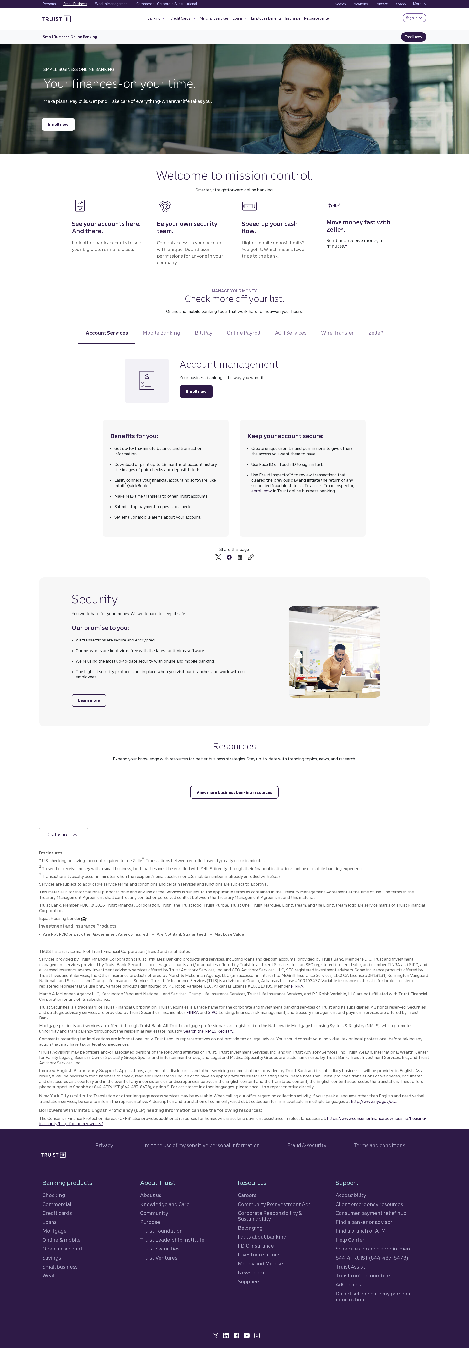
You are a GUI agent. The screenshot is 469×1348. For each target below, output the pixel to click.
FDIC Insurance (256, 1246)
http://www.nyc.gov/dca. (374, 1101)
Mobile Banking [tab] (161, 333)
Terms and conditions (379, 1145)
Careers (247, 1195)
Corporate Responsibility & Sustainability (270, 1216)
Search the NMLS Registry (208, 1031)
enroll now (261, 491)
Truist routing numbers (363, 1275)
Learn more (92, 700)
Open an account (63, 1249)
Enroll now (415, 37)
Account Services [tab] (107, 333)
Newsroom (251, 1273)
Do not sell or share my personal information (374, 1297)
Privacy (104, 1145)
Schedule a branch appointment (374, 1249)
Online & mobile (62, 1240)
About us (150, 1195)
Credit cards (57, 1213)
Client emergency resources (369, 1204)
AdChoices (348, 1285)
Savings (52, 1258)
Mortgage (55, 1231)
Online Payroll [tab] (243, 333)
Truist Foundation (161, 1231)
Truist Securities (160, 1249)
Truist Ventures (158, 1258)
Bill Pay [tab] (203, 333)
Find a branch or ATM (361, 1231)
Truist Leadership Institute (172, 1240)
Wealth (51, 1275)
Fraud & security (306, 1145)
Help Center (350, 1240)
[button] (156, 19)
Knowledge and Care (165, 1204)
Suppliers (249, 1281)
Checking (54, 1195)
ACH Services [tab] (291, 333)
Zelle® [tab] (376, 333)
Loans (50, 1222)
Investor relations (259, 1254)
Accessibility (351, 1195)
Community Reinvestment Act (274, 1204)
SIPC (212, 1012)
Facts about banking (262, 1237)
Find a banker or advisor (364, 1222)
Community (154, 1213)
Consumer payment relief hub (371, 1213)
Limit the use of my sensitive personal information (200, 1145)
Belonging (250, 1228)
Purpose (150, 1222)
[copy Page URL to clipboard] (251, 557)
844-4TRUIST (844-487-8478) (372, 1258)
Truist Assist (350, 1267)
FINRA (297, 986)
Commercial (57, 1204)
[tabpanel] (234, 461)
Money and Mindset (261, 1264)
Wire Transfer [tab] (337, 333)
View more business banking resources (234, 792)
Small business (60, 1267)
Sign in (416, 17)
